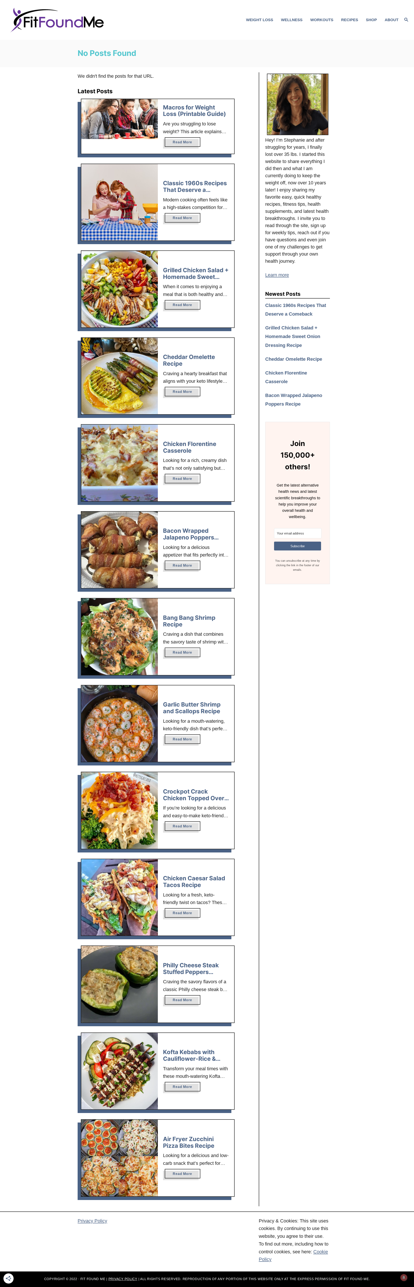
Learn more (277, 275)
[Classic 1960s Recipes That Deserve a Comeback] (119, 202)
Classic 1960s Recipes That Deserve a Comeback (195, 190)
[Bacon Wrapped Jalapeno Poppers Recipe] (119, 550)
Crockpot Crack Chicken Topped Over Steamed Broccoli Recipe (193, 801)
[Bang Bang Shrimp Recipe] (119, 636)
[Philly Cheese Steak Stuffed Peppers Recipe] (119, 984)
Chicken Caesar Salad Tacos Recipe (194, 882)
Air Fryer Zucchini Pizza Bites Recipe (188, 1142)
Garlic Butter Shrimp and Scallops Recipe (192, 708)
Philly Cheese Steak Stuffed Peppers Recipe (191, 972)
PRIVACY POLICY (122, 1279)
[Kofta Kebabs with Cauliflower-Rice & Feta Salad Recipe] (119, 1071)
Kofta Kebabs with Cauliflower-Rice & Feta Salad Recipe (189, 1058)
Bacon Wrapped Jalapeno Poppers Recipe (188, 537)
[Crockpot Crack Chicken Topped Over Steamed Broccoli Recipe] (119, 810)
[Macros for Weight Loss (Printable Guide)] (119, 119)
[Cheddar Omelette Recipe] (119, 376)
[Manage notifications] (403, 1277)
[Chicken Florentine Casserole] (119, 463)
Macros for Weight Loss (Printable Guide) (194, 111)
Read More (186, 143)
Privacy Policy (92, 1221)
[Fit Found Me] (58, 20)
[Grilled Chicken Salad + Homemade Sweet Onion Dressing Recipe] (119, 289)
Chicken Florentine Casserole (189, 447)
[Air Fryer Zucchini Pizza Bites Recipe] (119, 1158)
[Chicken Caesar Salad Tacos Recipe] (119, 897)
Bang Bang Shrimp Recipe (189, 621)
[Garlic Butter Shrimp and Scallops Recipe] (119, 723)
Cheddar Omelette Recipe (189, 360)
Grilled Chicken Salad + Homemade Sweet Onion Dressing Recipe (196, 277)
